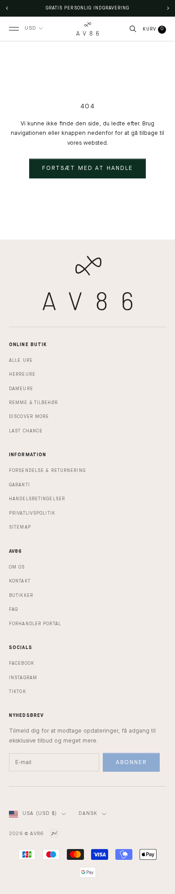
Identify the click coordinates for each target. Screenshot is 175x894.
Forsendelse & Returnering (47, 470)
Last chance (26, 431)
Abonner (131, 762)
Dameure (21, 389)
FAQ (13, 609)
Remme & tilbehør (33, 402)
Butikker (21, 595)
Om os (17, 567)
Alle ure (21, 360)
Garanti (19, 485)
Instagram (23, 678)
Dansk (88, 813)
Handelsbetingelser (37, 499)
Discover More (29, 416)
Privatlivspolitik (32, 513)
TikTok (17, 691)
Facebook (21, 663)
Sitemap (20, 527)
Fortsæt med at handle (87, 168)
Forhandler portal (35, 624)
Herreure (22, 374)
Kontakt (20, 581)
